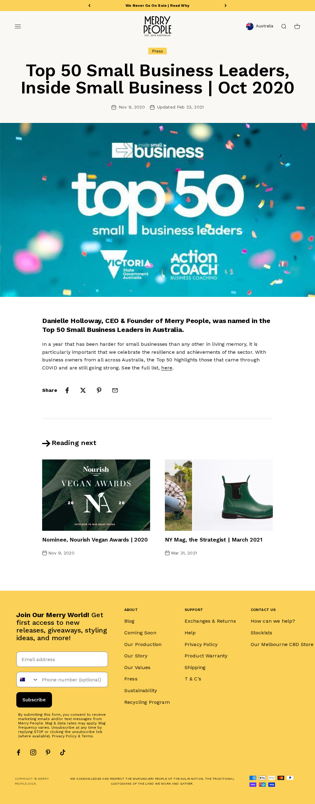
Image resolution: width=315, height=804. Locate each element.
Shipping (195, 667)
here (166, 368)
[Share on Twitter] (83, 390)
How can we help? (273, 621)
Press (131, 679)
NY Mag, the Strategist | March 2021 (213, 539)
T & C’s (193, 679)
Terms (87, 736)
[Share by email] (115, 390)
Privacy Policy (64, 736)
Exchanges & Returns (210, 621)
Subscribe (34, 700)
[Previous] (89, 5)
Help (190, 633)
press (157, 51)
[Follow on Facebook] (18, 752)
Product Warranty (206, 656)
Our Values (137, 667)
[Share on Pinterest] (99, 390)
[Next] (226, 5)
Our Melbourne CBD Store (282, 644)
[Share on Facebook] (67, 390)
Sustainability (140, 690)
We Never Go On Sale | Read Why (157, 5)
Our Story (135, 656)
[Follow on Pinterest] (48, 752)
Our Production (142, 644)
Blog (129, 621)
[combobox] (28, 679)
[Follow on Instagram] (33, 752)
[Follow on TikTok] (62, 752)
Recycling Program (147, 702)
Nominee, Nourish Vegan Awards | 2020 (95, 539)
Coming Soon (140, 633)
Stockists (261, 633)
